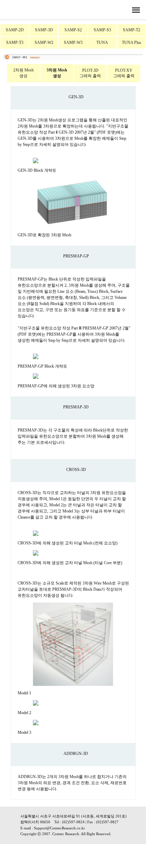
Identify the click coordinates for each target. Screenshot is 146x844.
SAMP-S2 (73, 30)
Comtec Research (65, 834)
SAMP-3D (44, 30)
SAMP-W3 (73, 42)
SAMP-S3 (102, 30)
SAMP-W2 (44, 42)
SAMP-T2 (131, 30)
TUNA (102, 42)
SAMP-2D (15, 30)
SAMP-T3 (14, 42)
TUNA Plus (131, 42)
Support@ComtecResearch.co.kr (59, 828)
